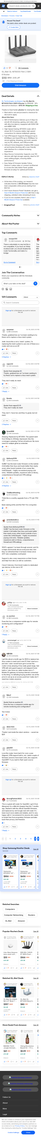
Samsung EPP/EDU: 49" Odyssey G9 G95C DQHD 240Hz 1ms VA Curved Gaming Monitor (27, 872)
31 (23, 1015)
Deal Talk (19, 16)
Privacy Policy (19, 1126)
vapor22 (10, 364)
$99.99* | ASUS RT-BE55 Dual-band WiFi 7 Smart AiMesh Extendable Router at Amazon (27, 953)
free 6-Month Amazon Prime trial (16, 193)
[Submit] (4, 303)
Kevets (9, 398)
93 (7, 68)
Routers (31, 915)
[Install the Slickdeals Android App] (20, 1083)
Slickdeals (4, 16)
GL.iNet (8, 921)
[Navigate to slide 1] (20, 61)
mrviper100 (13, 239)
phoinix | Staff (34, 205)
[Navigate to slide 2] (21, 61)
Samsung (6, 883)
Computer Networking (13, 915)
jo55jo (9, 602)
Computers (10, 909)
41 (23, 887)
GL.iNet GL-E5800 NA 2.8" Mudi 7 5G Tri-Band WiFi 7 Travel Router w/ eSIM (10, 1000)
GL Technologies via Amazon (12, 101)
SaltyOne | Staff (34, 177)
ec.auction (11, 616)
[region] (20, 1127)
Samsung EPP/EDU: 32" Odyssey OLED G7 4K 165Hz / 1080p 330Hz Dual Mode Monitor (10, 872)
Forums (12, 16)
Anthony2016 (12, 458)
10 (23, 968)
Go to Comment (9, 262)
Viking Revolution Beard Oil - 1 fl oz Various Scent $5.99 (27, 1047)
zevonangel (12, 640)
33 (6, 1015)
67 (6, 887)
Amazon (21, 921)
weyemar (10, 329)
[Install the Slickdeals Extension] (20, 1077)
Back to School (12, 11)
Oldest (26, 297)
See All (35, 849)
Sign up (8, 310)
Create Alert (14, 27)
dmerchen (10, 727)
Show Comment (32, 608)
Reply (14, 353)
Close (28, 1132)
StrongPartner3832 (14, 799)
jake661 (10, 748)
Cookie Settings (13, 1132)
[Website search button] (33, 6)
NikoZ (9, 695)
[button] (9, 68)
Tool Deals (37, 11)
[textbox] (17, 283)
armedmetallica (13, 520)
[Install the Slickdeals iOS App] (20, 1089)
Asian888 (10, 431)
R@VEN (9, 654)
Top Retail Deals (25, 11)
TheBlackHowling (13, 493)
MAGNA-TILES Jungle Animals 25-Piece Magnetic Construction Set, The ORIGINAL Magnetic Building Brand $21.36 (10, 1047)
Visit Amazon (20, 85)
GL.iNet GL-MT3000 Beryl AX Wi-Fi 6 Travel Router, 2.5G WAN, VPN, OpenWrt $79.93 (27, 1000)
